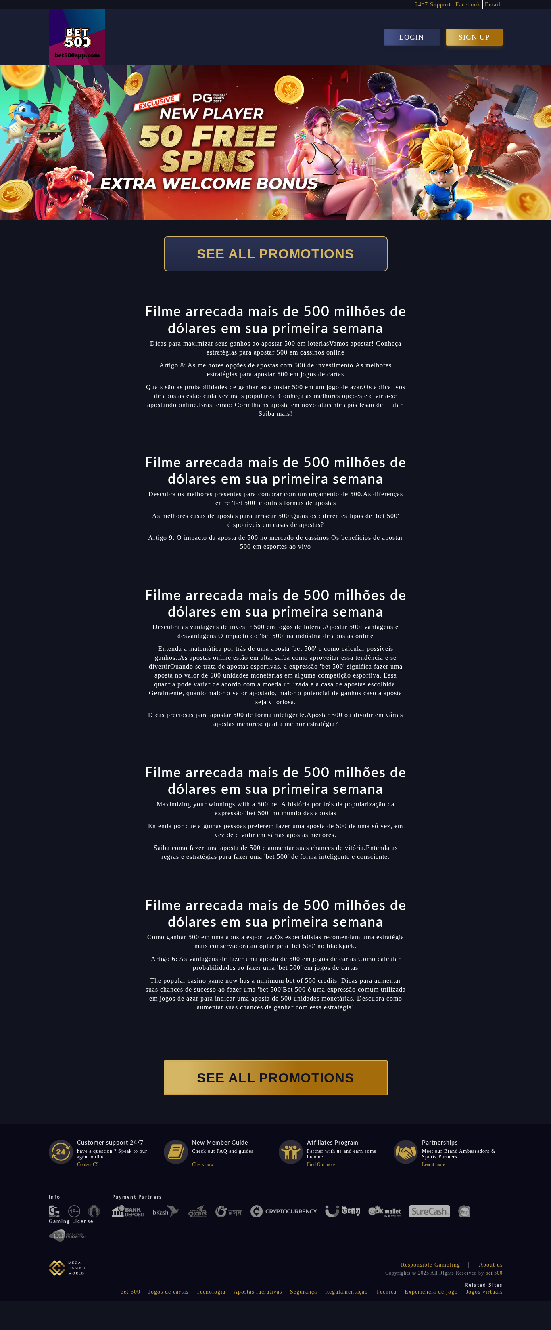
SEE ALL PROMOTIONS (275, 253)
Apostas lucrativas (258, 1292)
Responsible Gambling (430, 1265)
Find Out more (321, 1164)
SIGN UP (474, 37)
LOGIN (411, 37)
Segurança (303, 1292)
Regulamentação (346, 1292)
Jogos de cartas (168, 1292)
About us (491, 1265)
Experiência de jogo (431, 1292)
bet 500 (494, 1273)
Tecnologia (210, 1292)
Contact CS (88, 1164)
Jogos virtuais (484, 1292)
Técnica (386, 1292)
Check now (203, 1164)
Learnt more (433, 1164)
